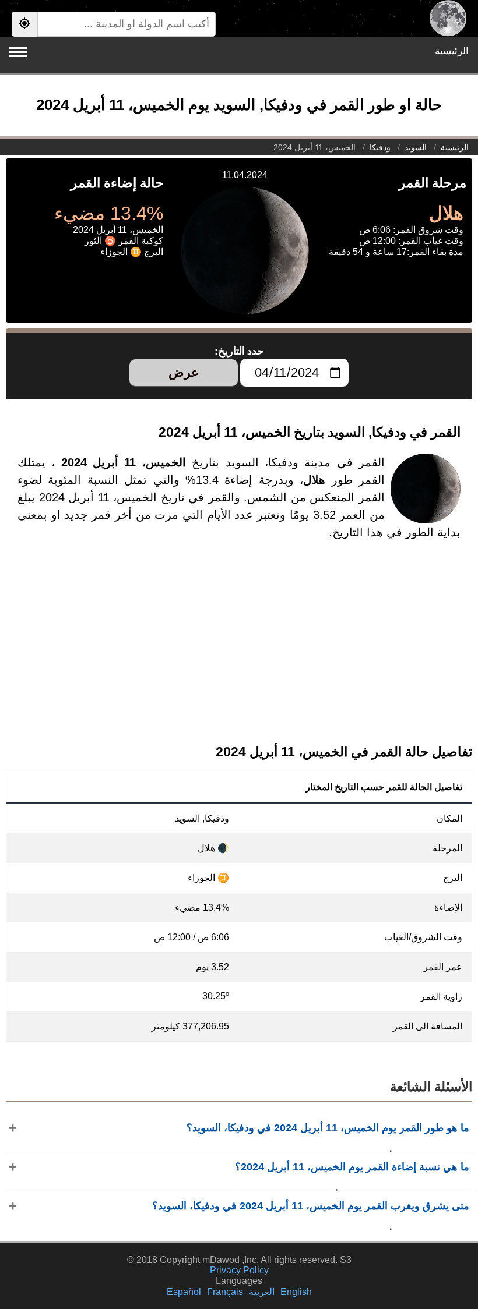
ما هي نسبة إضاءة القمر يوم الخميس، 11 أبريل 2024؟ (352, 1167)
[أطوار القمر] (448, 18)
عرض (183, 372)
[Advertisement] (239, 651)
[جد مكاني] (24, 24)
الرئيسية (452, 50)
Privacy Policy (239, 1270)
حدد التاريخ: (239, 351)
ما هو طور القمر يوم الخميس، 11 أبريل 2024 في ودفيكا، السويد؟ (328, 1128)
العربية (262, 1292)
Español (184, 1292)
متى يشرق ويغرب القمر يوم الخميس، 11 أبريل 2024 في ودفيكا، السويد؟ (310, 1206)
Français (225, 1292)
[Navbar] (18, 52)
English (296, 1292)
